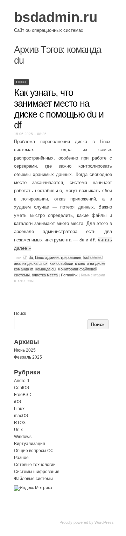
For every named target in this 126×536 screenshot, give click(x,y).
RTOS (20, 422)
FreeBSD (22, 394)
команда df (23, 269)
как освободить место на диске (77, 263)
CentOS (21, 387)
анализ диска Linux (31, 263)
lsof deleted (93, 257)
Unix (18, 429)
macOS (21, 415)
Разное (21, 457)
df (25, 257)
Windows (22, 436)
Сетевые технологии (35, 464)
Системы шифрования (36, 471)
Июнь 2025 (25, 350)
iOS (17, 401)
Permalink (69, 275)
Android (21, 380)
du (31, 257)
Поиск (20, 313)
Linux (21, 82)
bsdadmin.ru (55, 17)
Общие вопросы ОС (34, 450)
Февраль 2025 (28, 357)
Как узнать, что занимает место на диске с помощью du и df (59, 109)
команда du (45, 269)
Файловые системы (33, 478)
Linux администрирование (58, 257)
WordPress (104, 522)
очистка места (45, 275)
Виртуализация (29, 443)
